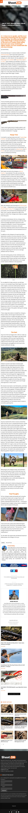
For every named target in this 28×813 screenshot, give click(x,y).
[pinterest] (16, 571)
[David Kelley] (4, 546)
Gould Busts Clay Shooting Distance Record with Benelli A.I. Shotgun (13, 665)
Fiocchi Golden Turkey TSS (7, 209)
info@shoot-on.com (4, 769)
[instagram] (19, 812)
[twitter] (14, 571)
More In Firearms (13, 623)
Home (3, 9)
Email (3, 786)
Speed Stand (20, 149)
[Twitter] (12, 812)
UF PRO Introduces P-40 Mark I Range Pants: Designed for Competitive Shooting (14, 584)
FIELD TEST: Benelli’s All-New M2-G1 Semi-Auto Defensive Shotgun (12, 643)
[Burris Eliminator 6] (14, 564)
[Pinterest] (14, 812)
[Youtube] (16, 812)
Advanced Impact (5, 54)
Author (3, 542)
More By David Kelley (13, 622)
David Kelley (5, 27)
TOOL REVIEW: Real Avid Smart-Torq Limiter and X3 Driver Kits (14, 577)
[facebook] (11, 571)
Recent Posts (9, 542)
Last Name (3, 783)
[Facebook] (9, 812)
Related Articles (14, 620)
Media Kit (14, 806)
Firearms (6, 9)
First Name (3, 779)
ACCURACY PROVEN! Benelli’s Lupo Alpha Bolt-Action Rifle (14, 688)
